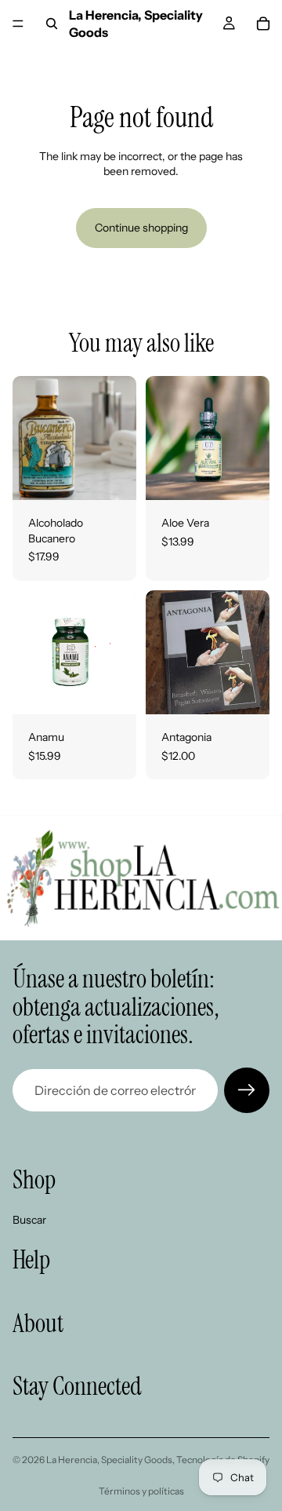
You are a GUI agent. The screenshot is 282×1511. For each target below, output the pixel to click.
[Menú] (18, 23)
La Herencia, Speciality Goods (109, 1459)
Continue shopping (141, 228)
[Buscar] (51, 23)
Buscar (29, 1220)
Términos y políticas (141, 1491)
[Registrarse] (246, 1090)
